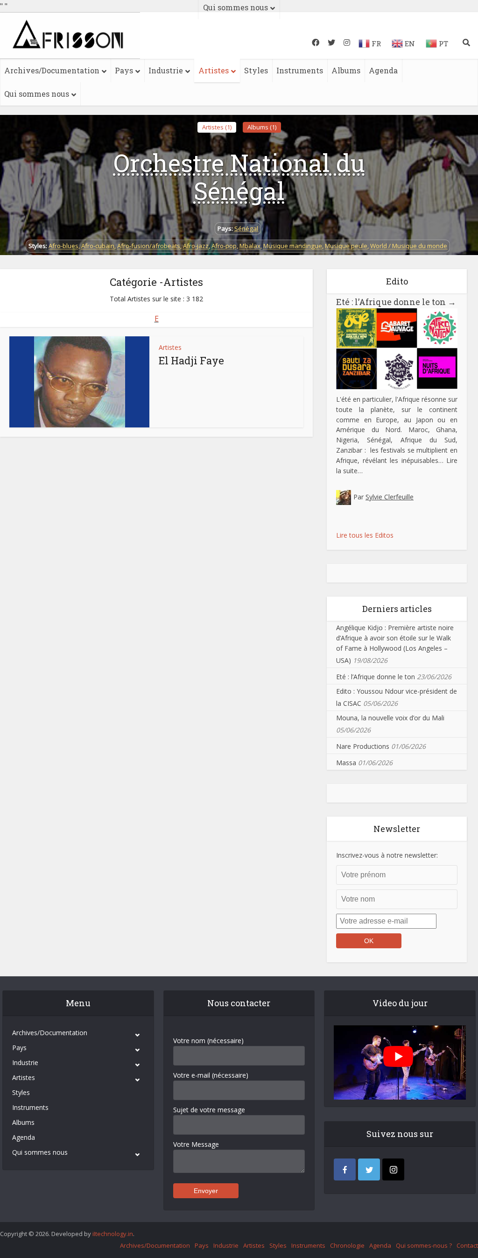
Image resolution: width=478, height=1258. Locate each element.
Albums (345, 70)
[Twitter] (369, 1169)
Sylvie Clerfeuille (390, 496)
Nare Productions (362, 746)
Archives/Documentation (51, 70)
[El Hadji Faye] (79, 381)
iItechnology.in (112, 1234)
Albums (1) (261, 127)
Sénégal (246, 228)
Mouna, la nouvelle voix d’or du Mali (390, 717)
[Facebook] (345, 1169)
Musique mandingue (292, 246)
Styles (256, 70)
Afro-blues (63, 246)
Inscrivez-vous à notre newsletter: (387, 855)
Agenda (383, 70)
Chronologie (347, 1245)
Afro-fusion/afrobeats (148, 246)
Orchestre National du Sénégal (239, 176)
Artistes (213, 70)
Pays (124, 70)
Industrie (165, 70)
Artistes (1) (217, 127)
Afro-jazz (196, 246)
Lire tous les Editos (365, 535)
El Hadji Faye (191, 360)
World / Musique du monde (408, 246)
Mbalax (249, 246)
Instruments (299, 70)
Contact (467, 1245)
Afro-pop (224, 246)
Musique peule (346, 246)
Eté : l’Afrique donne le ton (396, 301)
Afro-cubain (97, 246)
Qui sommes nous (36, 94)
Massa (346, 762)
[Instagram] (393, 1169)
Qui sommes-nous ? (424, 1245)
